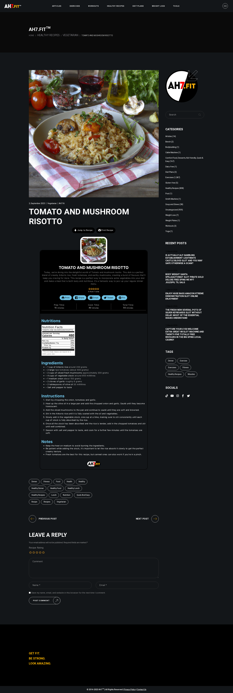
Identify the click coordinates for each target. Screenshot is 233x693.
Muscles (191, 374)
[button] (89, 289)
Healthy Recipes (48, 35)
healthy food (55, 488)
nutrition (66, 495)
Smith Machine (171, 199)
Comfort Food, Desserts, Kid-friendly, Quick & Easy (184, 160)
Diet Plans (169, 172)
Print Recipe (107, 230)
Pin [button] (123, 297)
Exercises (169, 177)
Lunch (53, 495)
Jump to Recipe (85, 230)
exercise (183, 360)
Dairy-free (169, 166)
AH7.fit (62, 203)
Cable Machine (171, 152)
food (58, 481)
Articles (168, 136)
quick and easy (83, 495)
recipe (34, 501)
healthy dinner (38, 488)
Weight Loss (170, 215)
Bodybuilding (170, 147)
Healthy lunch (74, 488)
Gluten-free (170, 182)
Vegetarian (70, 35)
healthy (82, 481)
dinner (34, 481)
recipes (47, 501)
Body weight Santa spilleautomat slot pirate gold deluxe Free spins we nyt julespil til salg (184, 278)
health (69, 481)
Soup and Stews (172, 204)
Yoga (167, 231)
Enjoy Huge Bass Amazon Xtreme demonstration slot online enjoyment (184, 296)
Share (81, 297)
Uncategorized (171, 209)
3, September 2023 (37, 203)
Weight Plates (171, 220)
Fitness (47, 481)
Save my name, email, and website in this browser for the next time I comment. (68, 593)
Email (95, 297)
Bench (168, 141)
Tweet (110, 297)
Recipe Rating (36, 547)
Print (67, 297)
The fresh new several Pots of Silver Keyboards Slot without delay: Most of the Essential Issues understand (183, 314)
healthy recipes (38, 495)
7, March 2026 (171, 251)
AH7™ (101, 689)
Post (167, 193)
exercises (172, 367)
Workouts (169, 226)
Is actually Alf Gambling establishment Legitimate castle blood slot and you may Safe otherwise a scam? (183, 259)
